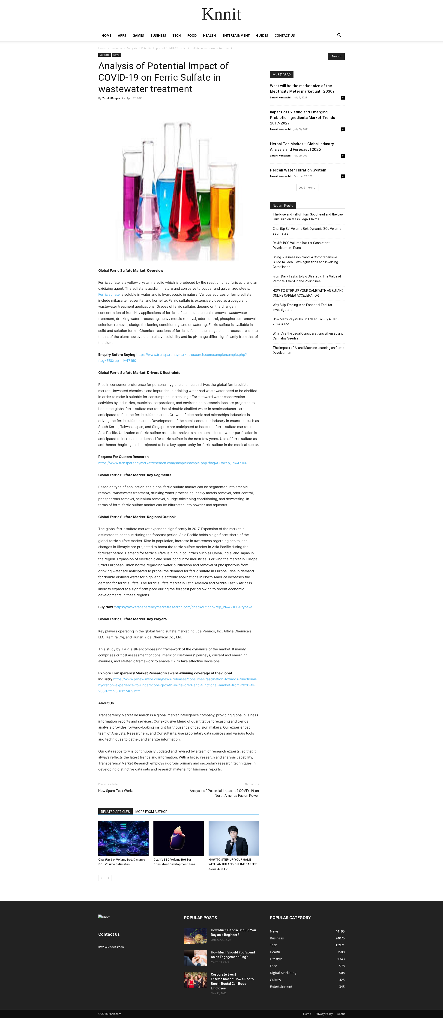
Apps (122, 35)
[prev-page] (101, 878)
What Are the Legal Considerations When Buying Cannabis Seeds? (308, 336)
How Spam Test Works (116, 791)
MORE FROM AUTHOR (151, 812)
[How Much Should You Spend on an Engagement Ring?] (195, 958)
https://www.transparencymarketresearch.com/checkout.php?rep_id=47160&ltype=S (184, 607)
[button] (339, 36)
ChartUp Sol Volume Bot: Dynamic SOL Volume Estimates (307, 231)
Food (192, 35)
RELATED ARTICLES (115, 812)
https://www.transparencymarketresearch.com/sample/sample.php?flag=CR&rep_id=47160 (172, 463)
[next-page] (108, 878)
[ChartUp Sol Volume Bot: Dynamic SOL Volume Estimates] (123, 838)
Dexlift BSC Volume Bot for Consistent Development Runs (301, 245)
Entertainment (236, 35)
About (341, 1014)
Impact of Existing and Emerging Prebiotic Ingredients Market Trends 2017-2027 (302, 117)
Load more (306, 187)
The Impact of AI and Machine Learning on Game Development (308, 350)
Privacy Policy (324, 1014)
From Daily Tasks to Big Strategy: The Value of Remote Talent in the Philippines (307, 278)
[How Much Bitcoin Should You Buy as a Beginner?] (195, 936)
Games (138, 35)
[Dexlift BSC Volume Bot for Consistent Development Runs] (178, 838)
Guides (262, 35)
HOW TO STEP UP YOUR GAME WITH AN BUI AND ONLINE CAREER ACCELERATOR (233, 864)
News (116, 54)
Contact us (285, 35)
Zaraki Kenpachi (112, 98)
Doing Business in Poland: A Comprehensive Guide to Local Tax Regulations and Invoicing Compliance (305, 262)
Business (158, 35)
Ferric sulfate (109, 294)
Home (106, 35)
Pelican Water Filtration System (298, 170)
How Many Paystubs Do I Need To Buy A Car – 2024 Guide (306, 321)
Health (209, 35)
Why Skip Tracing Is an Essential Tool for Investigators (302, 307)
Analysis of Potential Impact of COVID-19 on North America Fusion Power (224, 793)
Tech (177, 35)
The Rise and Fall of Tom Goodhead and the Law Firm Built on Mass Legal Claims (308, 216)
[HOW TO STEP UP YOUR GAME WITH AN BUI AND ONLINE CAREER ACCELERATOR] (234, 838)
